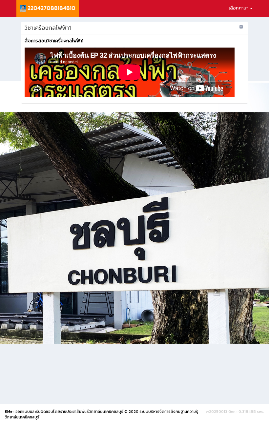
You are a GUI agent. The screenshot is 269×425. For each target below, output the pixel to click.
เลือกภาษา (239, 8)
